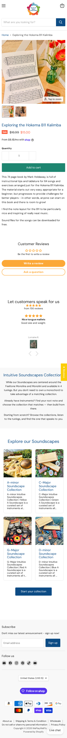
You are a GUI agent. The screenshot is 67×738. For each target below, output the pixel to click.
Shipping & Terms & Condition (31, 721)
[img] (33, 305)
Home (5, 35)
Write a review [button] (33, 263)
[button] (8, 111)
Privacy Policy (58, 724)
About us (7, 721)
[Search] (60, 22)
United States (31, 678)
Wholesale (55, 721)
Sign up (53, 643)
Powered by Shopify (33, 731)
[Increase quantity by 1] (32, 155)
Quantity (7, 148)
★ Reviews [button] (64, 372)
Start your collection (33, 591)
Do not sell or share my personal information (24, 724)
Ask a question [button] (33, 272)
